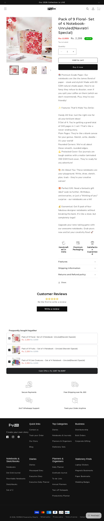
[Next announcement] (99, 2)
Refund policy (45, 517)
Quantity (61, 46)
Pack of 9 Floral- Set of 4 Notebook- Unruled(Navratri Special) (49, 337)
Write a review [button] (52, 309)
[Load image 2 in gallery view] (24, 70)
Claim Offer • (52, 371)
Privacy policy (58, 517)
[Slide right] (50, 70)
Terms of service (71, 517)
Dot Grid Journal (13, 473)
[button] (5, 9)
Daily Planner (58, 467)
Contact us (34, 430)
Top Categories (60, 424)
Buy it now (78, 67)
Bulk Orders (80, 435)
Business (79, 424)
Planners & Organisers (62, 441)
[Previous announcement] (5, 2)
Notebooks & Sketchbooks (12, 460)
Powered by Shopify (30, 517)
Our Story (33, 441)
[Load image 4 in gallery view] (44, 70)
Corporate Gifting (82, 441)
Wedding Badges (82, 482)
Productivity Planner (61, 496)
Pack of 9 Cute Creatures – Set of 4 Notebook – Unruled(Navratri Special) (53, 360)
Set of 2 (9, 490)
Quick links (34, 424)
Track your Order (36, 435)
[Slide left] (7, 70)
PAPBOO (19, 517)
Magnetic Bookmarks (84, 470)
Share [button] (63, 282)
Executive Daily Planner (39, 482)
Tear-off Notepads (60, 490)
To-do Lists (57, 478)
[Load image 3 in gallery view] (34, 70)
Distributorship (81, 430)
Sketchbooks (11, 484)
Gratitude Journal (59, 473)
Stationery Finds (83, 459)
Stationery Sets (59, 447)
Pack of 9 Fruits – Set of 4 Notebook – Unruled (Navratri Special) (50, 348)
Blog (31, 447)
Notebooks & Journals (61, 435)
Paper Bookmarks (82, 476)
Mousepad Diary (36, 470)
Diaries (55, 430)
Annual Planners (59, 484)
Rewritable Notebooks (15, 478)
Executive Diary (35, 476)
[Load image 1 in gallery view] (14, 70)
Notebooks (11, 467)
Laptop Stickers (82, 465)
